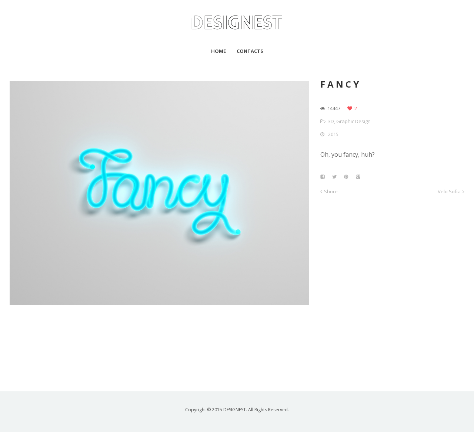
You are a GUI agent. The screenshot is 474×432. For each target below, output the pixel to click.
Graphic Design (353, 121)
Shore (331, 191)
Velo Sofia (449, 191)
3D (331, 121)
